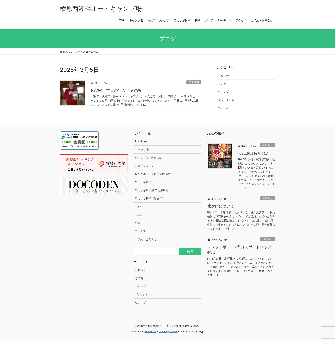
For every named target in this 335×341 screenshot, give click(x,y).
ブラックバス (226, 100)
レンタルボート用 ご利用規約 (153, 174)
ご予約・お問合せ (146, 239)
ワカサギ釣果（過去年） (150, 198)
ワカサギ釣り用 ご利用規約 (151, 190)
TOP (138, 206)
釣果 (137, 223)
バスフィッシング (146, 165)
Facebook (141, 141)
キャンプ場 (142, 149)
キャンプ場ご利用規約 (148, 157)
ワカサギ (194, 82)
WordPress (150, 331)
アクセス (140, 231)
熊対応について (220, 206)
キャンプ (223, 91)
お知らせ (223, 75)
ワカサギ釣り (143, 182)
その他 (222, 83)
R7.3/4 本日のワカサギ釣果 (116, 90)
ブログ (139, 214)
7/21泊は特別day (253, 153)
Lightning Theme (168, 331)
